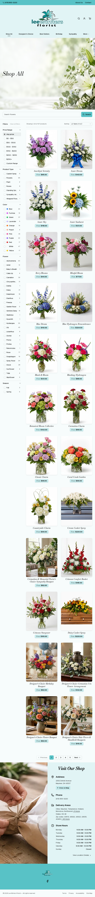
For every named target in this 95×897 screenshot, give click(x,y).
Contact (88, 3)
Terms (64, 893)
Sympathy (73, 34)
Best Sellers (44, 34)
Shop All (9, 34)
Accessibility (80, 893)
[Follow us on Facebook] (47, 881)
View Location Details (81, 855)
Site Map (89, 893)
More (85, 34)
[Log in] (84, 18)
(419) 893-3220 (11, 3)
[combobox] (81, 124)
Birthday (59, 34)
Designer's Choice (26, 34)
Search (88, 114)
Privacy (71, 893)
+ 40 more (66, 819)
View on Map (64, 788)
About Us (79, 3)
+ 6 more (76, 811)
